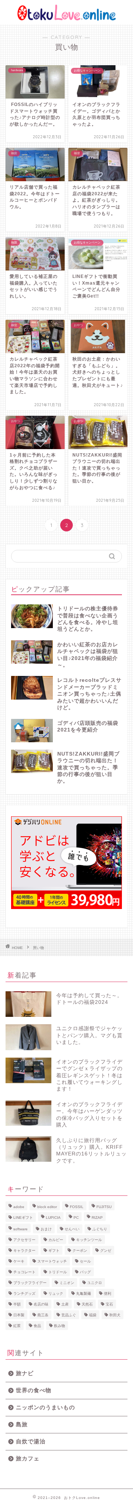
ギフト (53, 1250)
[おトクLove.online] (66, 18)
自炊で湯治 (30, 1441)
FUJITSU (104, 1207)
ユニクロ (94, 1283)
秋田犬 (114, 1315)
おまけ (46, 1229)
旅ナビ (25, 1373)
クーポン (79, 1250)
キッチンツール (89, 1240)
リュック (55, 1293)
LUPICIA (53, 1217)
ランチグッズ (24, 1293)
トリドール (57, 1272)
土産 (65, 1304)
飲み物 (59, 1326)
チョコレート (24, 1272)
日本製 (18, 1315)
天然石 (87, 1304)
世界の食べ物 (33, 1390)
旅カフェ (28, 1458)
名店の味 (41, 1304)
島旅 (22, 1424)
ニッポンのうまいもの (45, 1407)
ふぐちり (99, 1229)
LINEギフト (23, 1217)
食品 (37, 1326)
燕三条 (42, 1315)
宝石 (109, 1304)
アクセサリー (24, 1240)
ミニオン (66, 1283)
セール (85, 1261)
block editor (47, 1207)
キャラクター (24, 1250)
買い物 (38, 948)
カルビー (55, 1240)
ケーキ (18, 1261)
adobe (18, 1207)
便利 (107, 1293)
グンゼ (105, 1250)
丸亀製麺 (83, 1293)
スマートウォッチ (52, 1261)
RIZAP (97, 1217)
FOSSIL (76, 1207)
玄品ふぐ (68, 1315)
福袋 (92, 1315)
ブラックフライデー (30, 1283)
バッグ (85, 1272)
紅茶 (17, 1326)
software (20, 1229)
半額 (17, 1304)
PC (76, 1217)
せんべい (72, 1229)
